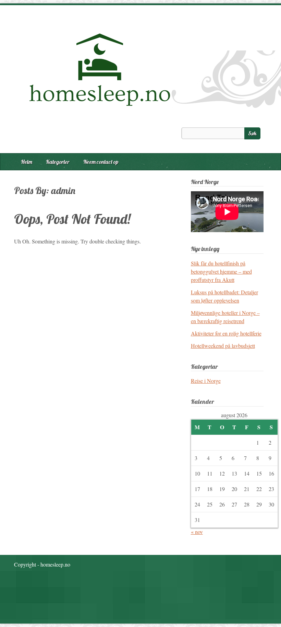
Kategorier (58, 161)
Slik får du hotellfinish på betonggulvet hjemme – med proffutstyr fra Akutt (221, 271)
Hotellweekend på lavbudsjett (223, 345)
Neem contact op (101, 161)
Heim (26, 161)
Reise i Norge (206, 380)
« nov (197, 531)
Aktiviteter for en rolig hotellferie (226, 333)
